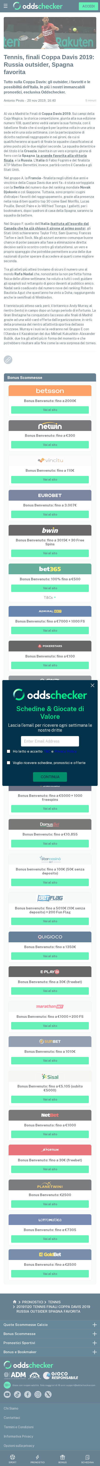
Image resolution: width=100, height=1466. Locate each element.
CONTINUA (50, 777)
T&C (46, 751)
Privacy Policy (65, 751)
